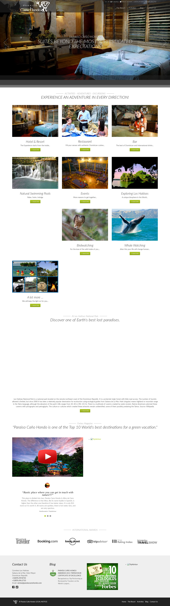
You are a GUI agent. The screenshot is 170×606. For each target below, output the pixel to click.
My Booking (115, 1)
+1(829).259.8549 (126, 1)
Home (110, 8)
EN (109, 1)
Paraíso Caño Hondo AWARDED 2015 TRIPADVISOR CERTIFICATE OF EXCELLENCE (69, 573)
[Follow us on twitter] (17, 587)
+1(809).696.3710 (151, 1)
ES (106, 1)
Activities (132, 8)
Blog (141, 8)
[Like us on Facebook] (13, 587)
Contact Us (151, 8)
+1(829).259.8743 (138, 1)
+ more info (35, 149)
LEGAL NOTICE (41, 602)
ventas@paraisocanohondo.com (29, 583)
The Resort (120, 8)
